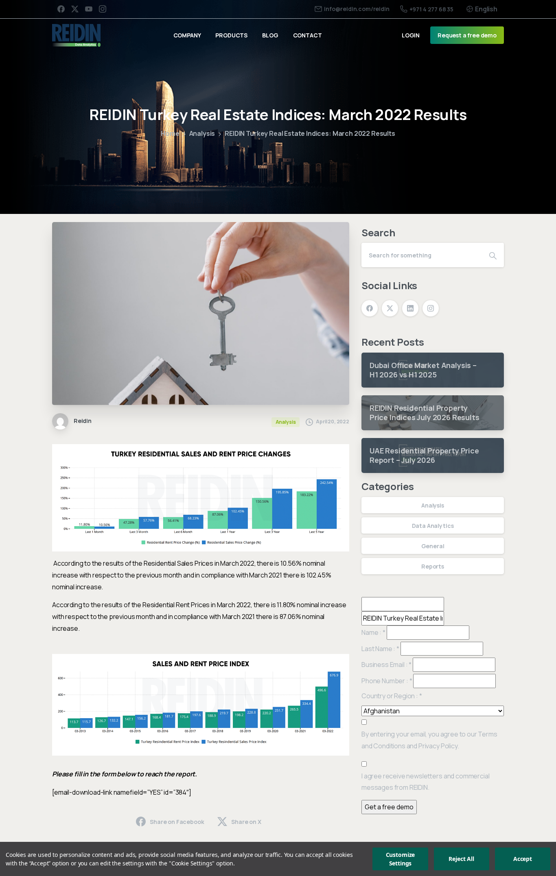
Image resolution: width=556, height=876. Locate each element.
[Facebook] (61, 9)
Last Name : (380, 648)
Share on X (246, 822)
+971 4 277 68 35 (431, 9)
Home (170, 133)
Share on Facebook (177, 822)
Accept (522, 859)
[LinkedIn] (410, 308)
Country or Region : (391, 695)
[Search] (493, 255)
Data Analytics (433, 526)
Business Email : (386, 664)
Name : (373, 632)
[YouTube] (89, 9)
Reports (432, 566)
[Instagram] (102, 9)
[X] (75, 9)
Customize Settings (400, 859)
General (432, 546)
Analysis (202, 133)
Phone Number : (386, 680)
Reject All (461, 859)
